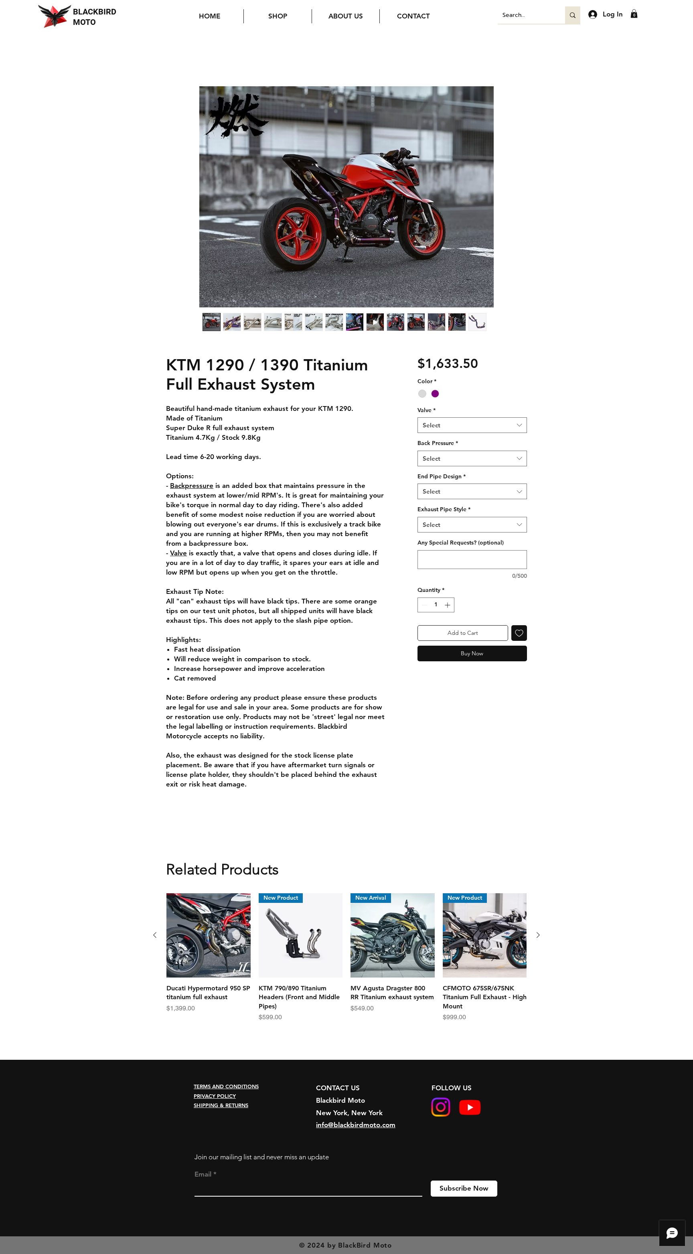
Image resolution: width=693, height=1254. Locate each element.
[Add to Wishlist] (519, 633)
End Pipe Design (441, 476)
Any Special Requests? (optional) (460, 542)
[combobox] (472, 425)
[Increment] (448, 605)
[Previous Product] (155, 935)
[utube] (469, 1107)
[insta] (440, 1107)
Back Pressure (437, 443)
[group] (346, 962)
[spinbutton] (436, 605)
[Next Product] (538, 935)
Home (175, 57)
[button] (634, 13)
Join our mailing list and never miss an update (262, 1157)
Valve (426, 410)
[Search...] (572, 15)
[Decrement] (424, 605)
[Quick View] (208, 936)
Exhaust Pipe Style (443, 509)
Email (203, 1174)
